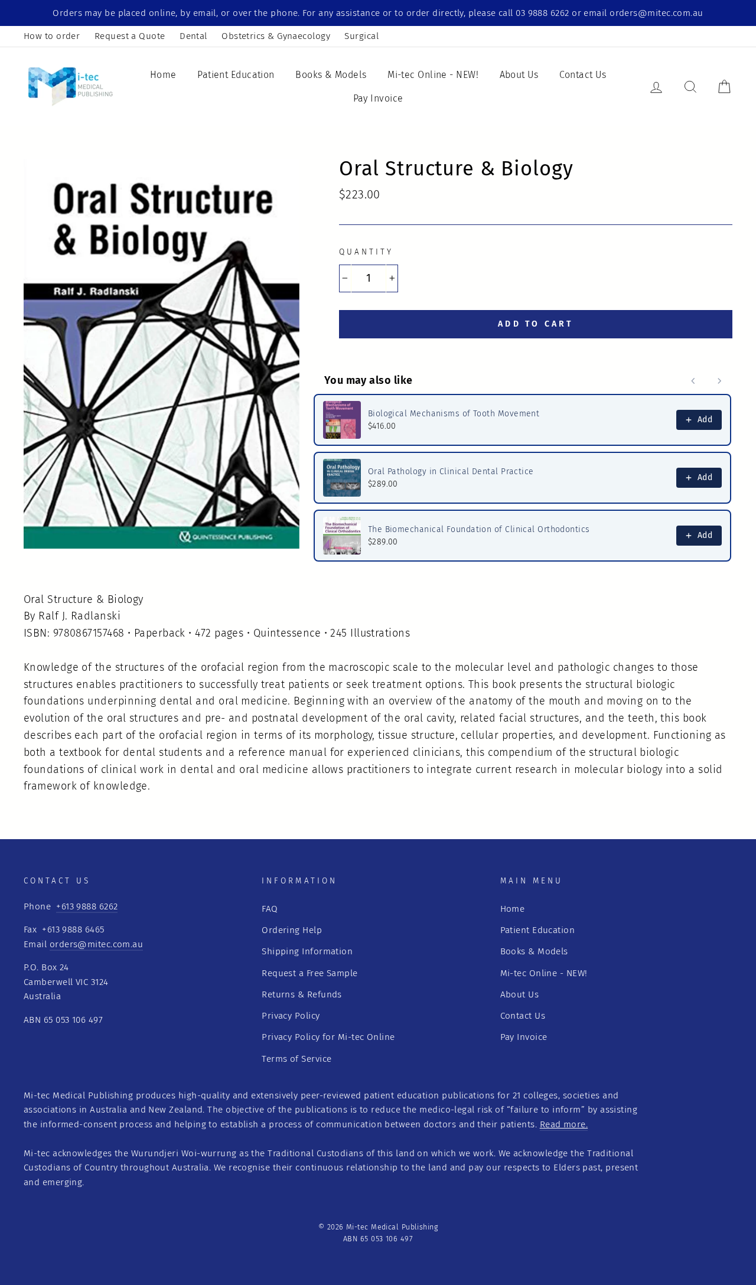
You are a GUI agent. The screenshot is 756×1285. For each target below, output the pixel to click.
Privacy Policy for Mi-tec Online (328, 1037)
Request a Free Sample (309, 973)
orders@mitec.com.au (97, 944)
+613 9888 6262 (87, 906)
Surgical (361, 36)
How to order (52, 36)
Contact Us (583, 74)
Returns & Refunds (302, 994)
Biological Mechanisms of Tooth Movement (454, 414)
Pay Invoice (378, 98)
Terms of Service (296, 1059)
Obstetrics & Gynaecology (275, 36)
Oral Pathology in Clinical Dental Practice (451, 472)
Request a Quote (129, 36)
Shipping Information (307, 951)
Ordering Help (292, 930)
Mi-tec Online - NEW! (432, 74)
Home (163, 74)
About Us (519, 74)
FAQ (270, 909)
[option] (378, 13)
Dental (193, 36)
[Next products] (719, 381)
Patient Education (236, 74)
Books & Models (330, 74)
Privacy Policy (291, 1015)
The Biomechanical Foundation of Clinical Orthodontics (479, 529)
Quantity (366, 252)
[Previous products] (693, 381)
